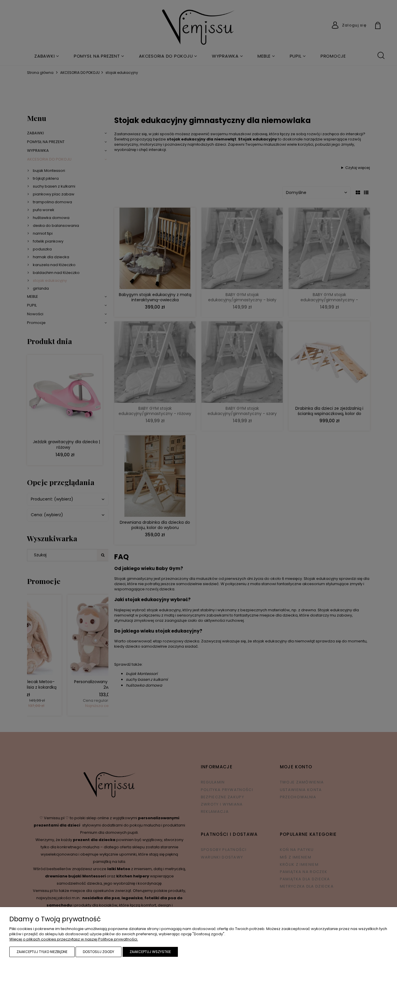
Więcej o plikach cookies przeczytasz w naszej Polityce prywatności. (73, 939)
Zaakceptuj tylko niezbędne (42, 951)
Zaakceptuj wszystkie (150, 951)
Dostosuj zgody (98, 951)
